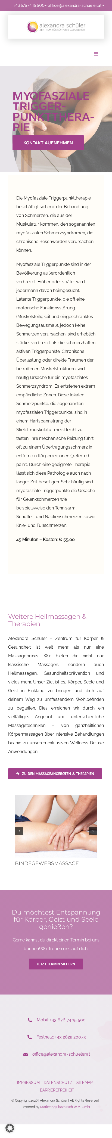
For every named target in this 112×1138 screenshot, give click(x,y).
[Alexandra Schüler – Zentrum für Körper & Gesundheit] (56, 22)
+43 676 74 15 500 (29, 5)
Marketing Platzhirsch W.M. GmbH (66, 1107)
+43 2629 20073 (70, 1037)
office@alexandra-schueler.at (74, 5)
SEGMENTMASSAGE (42, 863)
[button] (19, 831)
